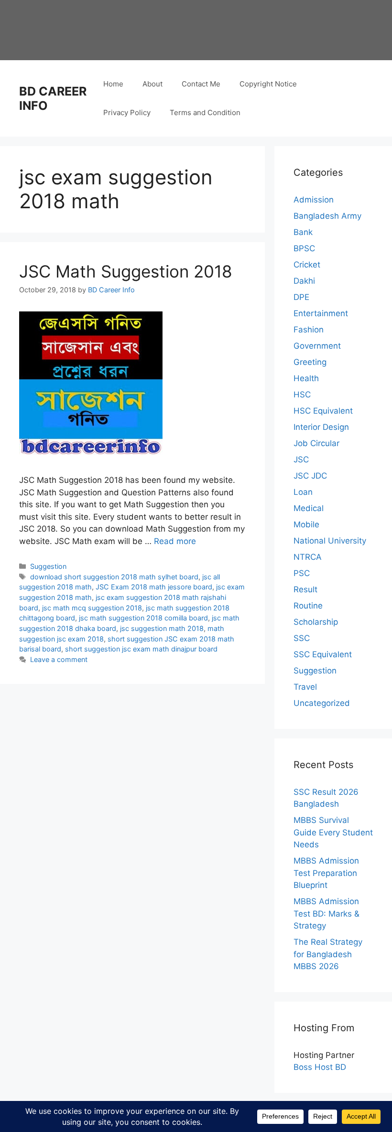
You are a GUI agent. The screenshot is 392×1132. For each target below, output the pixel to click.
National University (330, 540)
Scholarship (316, 622)
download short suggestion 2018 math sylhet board (114, 577)
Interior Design (321, 427)
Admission (314, 199)
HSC (302, 394)
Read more (175, 541)
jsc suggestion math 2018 (162, 628)
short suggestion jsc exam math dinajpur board (141, 649)
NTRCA (308, 557)
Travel (305, 687)
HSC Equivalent (323, 411)
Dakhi (304, 281)
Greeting (310, 362)
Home (113, 83)
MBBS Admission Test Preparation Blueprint (326, 873)
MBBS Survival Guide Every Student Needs (333, 832)
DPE (301, 297)
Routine (308, 605)
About (152, 83)
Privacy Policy (127, 112)
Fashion (309, 329)
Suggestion (48, 566)
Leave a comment (58, 659)
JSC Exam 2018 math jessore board (154, 587)
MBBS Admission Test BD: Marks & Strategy (326, 913)
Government (317, 346)
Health (306, 378)
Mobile (306, 524)
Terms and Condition (205, 112)
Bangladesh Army (327, 216)
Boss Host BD (320, 1067)
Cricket (307, 264)
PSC (302, 573)
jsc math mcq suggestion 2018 (92, 608)
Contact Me (201, 83)
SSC (302, 638)
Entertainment (321, 313)
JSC (301, 459)
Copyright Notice (268, 83)
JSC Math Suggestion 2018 (125, 271)
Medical (309, 508)
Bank (303, 232)
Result (305, 589)
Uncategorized (322, 703)
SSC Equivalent (323, 654)
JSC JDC (310, 476)
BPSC (304, 248)
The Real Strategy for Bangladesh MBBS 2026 (328, 954)
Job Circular (316, 443)
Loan (303, 492)
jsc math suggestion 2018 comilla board (143, 618)
